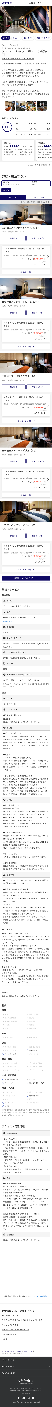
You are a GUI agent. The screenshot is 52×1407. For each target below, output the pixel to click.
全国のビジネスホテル (11, 1320)
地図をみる (7, 621)
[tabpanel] (26, 19)
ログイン (41, 3)
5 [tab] (27, 31)
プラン (39, 197)
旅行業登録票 (26, 1393)
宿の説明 (6, 38)
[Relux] (7, 2)
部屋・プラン (28, 38)
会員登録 (32, 3)
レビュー (16, 38)
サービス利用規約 (22, 1388)
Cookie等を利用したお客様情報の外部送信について (26, 1391)
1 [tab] (24, 31)
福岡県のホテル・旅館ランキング (15, 1329)
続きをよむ (10, 97)
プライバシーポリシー (35, 1388)
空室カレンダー (38, 238)
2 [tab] (25, 31)
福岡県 (25, 1320)
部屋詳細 (13, 238)
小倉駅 (4, 1339)
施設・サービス (42, 38)
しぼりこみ (6, 190)
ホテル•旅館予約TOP (8, 1351)
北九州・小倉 (36, 1320)
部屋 (13, 197)
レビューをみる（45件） (38, 165)
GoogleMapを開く (41, 1296)
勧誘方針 (12, 1388)
